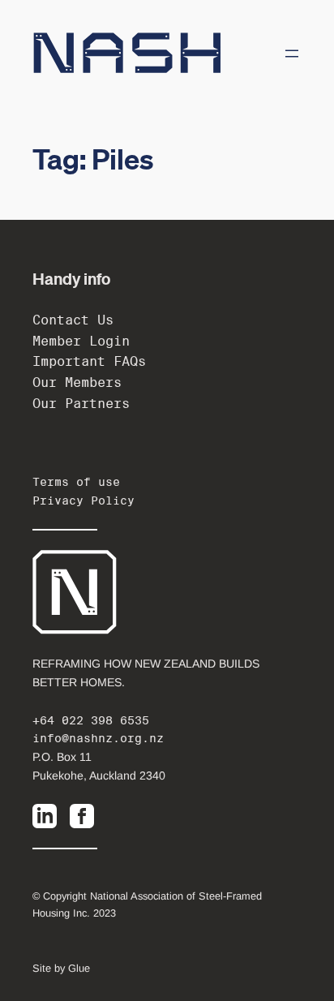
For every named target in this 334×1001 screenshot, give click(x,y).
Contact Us (72, 320)
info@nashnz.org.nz (98, 738)
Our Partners (81, 403)
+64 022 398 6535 (90, 720)
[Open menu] (292, 53)
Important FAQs (89, 361)
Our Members (77, 382)
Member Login (81, 341)
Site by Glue (61, 968)
